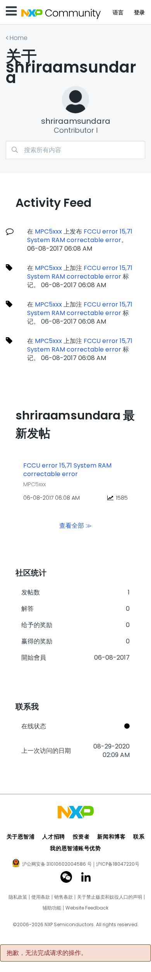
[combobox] (75, 150)
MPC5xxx (48, 231)
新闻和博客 (111, 836)
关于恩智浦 (21, 836)
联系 (138, 836)
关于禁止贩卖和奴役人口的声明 (109, 897)
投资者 (81, 836)
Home (18, 37)
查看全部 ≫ (75, 525)
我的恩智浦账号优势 (75, 848)
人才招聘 (53, 836)
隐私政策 (18, 897)
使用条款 (40, 897)
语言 (118, 12)
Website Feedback (86, 908)
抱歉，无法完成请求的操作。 (47, 953)
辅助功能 (52, 908)
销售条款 (63, 897)
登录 (139, 12)
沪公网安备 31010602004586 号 (57, 864)
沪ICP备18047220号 (117, 864)
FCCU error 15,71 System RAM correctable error (79, 235)
